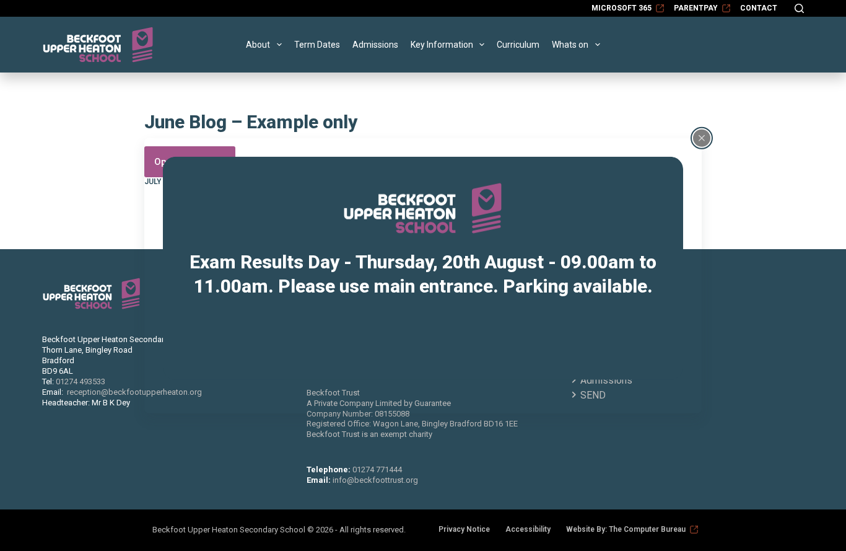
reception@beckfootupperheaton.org (134, 392)
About (258, 45)
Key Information (442, 45)
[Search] (799, 8)
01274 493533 (80, 381)
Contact (758, 8)
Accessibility (528, 529)
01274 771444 (377, 469)
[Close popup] (701, 137)
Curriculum (518, 45)
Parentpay (696, 8)
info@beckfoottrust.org (375, 480)
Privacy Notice (464, 529)
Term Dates (317, 45)
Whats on (570, 45)
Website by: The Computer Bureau (626, 529)
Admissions (375, 45)
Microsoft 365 (621, 8)
